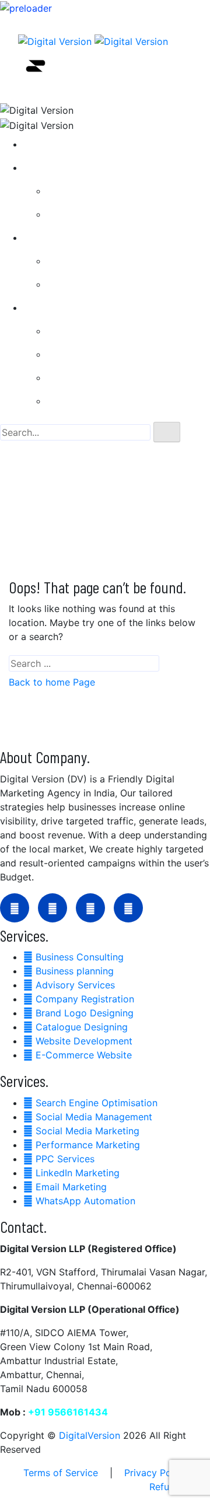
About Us (53, 144)
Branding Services (72, 237)
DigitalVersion (89, 1435)
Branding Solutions (97, 261)
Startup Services (69, 167)
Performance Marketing (108, 401)
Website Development (104, 284)
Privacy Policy (155, 1472)
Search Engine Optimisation (117, 331)
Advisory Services (95, 214)
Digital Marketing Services (91, 307)
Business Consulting (100, 191)
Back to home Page (52, 682)
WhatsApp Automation (106, 354)
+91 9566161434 (68, 1412)
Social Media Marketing (108, 377)
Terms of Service (60, 1472)
